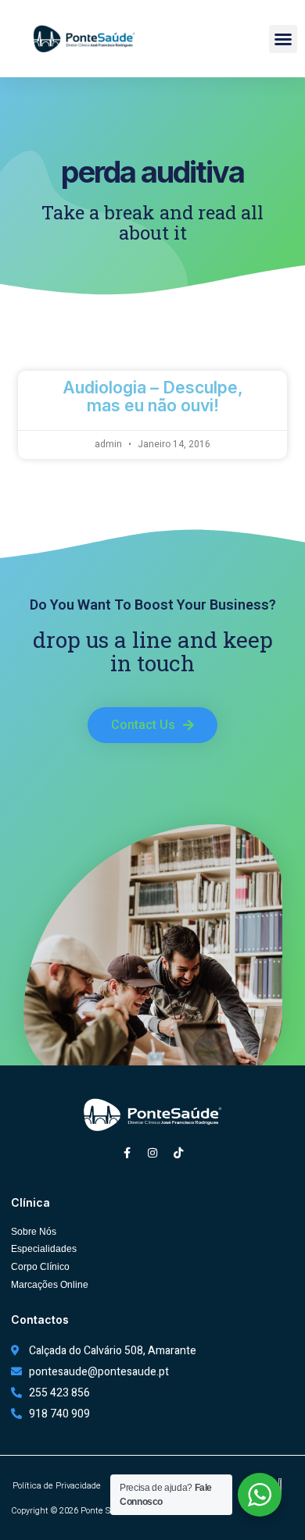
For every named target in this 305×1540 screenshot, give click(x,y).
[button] (283, 39)
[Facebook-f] (127, 1153)
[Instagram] (152, 1153)
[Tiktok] (178, 1153)
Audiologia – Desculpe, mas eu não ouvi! (153, 396)
